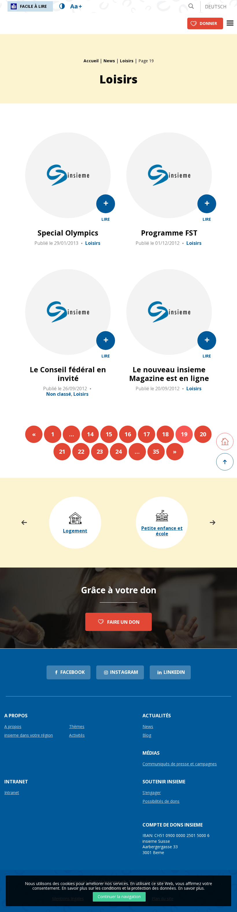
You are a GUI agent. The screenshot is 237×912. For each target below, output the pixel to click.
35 (156, 451)
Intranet (11, 792)
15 (109, 434)
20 (203, 434)
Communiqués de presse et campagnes (179, 764)
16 (128, 434)
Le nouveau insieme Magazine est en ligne (169, 373)
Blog (146, 735)
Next (212, 522)
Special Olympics (68, 232)
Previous (24, 522)
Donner (208, 23)
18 (165, 434)
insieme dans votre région (28, 735)
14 (90, 434)
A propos (12, 726)
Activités (77, 735)
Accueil (91, 60)
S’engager (151, 792)
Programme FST (169, 232)
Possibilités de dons (160, 801)
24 (118, 451)
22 (81, 451)
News (109, 60)
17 (146, 434)
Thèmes (76, 726)
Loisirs (127, 60)
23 (100, 451)
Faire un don (123, 622)
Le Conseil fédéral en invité (68, 373)
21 (62, 451)
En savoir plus (191, 888)
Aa (76, 6)
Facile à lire (33, 6)
